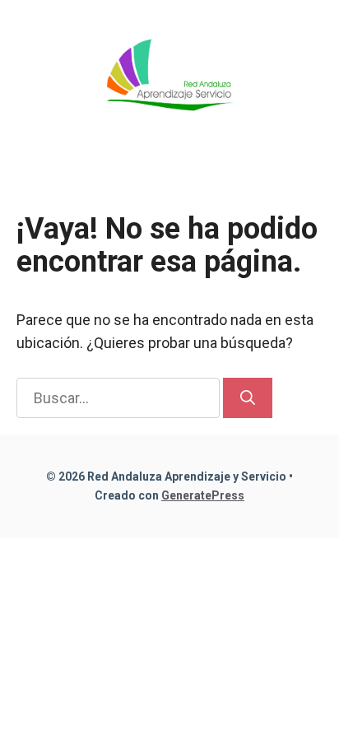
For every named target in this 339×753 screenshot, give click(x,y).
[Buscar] (247, 398)
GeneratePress (202, 495)
